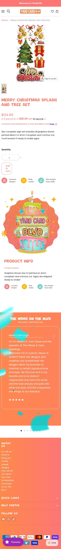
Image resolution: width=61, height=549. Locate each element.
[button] (30, 118)
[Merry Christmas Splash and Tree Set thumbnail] (4, 88)
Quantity (6, 150)
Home (4, 20)
